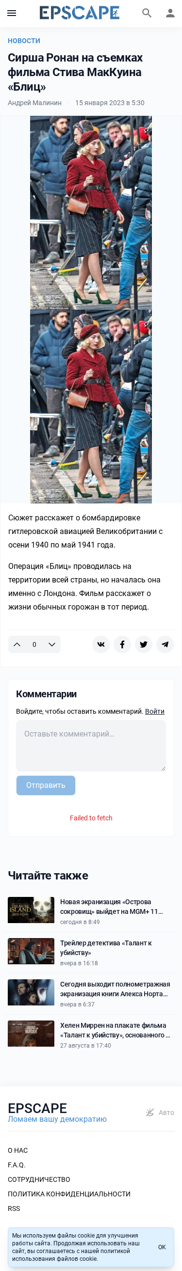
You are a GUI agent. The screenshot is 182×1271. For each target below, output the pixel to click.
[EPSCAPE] (79, 13)
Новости (24, 41)
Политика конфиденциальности (69, 1194)
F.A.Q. (17, 1165)
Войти (155, 711)
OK (162, 1247)
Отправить (46, 785)
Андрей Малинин (35, 103)
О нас (18, 1150)
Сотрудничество (39, 1179)
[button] (11, 13)
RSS (14, 1208)
